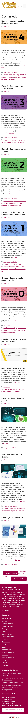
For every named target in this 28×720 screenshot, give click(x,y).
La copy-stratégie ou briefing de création (13, 682)
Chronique (5, 629)
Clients (4, 631)
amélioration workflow (10, 508)
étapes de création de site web (15, 142)
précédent (22, 571)
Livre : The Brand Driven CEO (11, 589)
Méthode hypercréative (8, 652)
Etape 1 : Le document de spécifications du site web (13, 213)
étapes (18, 328)
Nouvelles (5, 655)
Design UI (10, 77)
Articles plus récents (19, 578)
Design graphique (7, 634)
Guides (4, 644)
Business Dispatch (7, 623)
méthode (16, 330)
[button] (21, 6)
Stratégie (4, 662)
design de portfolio (11, 511)
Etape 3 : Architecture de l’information (12, 87)
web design (16, 391)
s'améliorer (21, 511)
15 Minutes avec (7, 618)
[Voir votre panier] (18, 6)
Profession (5, 660)
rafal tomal (9, 391)
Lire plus (11, 133)
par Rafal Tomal (13, 340)
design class (7, 389)
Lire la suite (5, 610)
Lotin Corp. (12, 716)
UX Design (14, 72)
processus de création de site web (11, 205)
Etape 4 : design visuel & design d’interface (12, 22)
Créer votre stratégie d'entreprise (11, 685)
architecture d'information (11, 140)
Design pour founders (8, 636)
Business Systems (7, 626)
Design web (7, 72)
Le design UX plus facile (12, 517)
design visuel (17, 77)
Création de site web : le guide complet (12, 279)
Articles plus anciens (11, 573)
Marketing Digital (7, 649)
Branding (4, 621)
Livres (4, 647)
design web (14, 389)
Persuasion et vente (8, 657)
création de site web (9, 75)
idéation (22, 203)
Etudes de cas (6, 642)
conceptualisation (8, 201)
